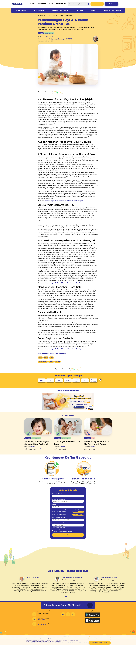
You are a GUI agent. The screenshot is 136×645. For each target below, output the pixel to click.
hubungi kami (37, 641)
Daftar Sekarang (68, 535)
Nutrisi (79, 10)
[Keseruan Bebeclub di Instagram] (63, 614)
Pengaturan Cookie (100, 638)
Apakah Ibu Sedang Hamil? (59, 511)
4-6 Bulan (69, 15)
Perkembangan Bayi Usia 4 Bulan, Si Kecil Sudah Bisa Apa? (64, 200)
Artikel (47, 15)
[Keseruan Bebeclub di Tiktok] (73, 614)
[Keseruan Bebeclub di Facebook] (68, 614)
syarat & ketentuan (59, 531)
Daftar (111, 4)
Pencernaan (21, 10)
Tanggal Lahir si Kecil (58, 523)
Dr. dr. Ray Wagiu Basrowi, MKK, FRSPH (59, 39)
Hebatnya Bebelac (112, 10)
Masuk (97, 4)
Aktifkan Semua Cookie (99, 642)
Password (54, 504)
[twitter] (53, 92)
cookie (69, 531)
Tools (51, 3)
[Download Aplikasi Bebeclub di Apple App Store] (92, 620)
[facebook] (62, 92)
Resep (93, 10)
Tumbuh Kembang (60, 10)
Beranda (40, 15)
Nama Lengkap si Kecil (58, 517)
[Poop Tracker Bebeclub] (68, 411)
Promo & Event (61, 3)
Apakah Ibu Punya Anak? (59, 514)
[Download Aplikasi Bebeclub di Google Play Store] (92, 614)
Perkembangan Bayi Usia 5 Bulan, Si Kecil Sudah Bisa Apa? (63, 283)
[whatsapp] (57, 92)
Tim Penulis (49, 37)
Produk (32, 3)
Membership (42, 3)
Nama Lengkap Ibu (57, 493)
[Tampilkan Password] (82, 507)
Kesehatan (39, 10)
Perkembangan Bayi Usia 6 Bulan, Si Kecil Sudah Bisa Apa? (63, 349)
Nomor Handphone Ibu (58, 499)
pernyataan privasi (76, 530)
